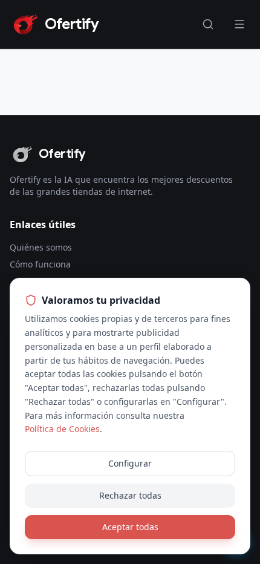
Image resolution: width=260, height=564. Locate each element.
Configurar (130, 463)
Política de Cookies (62, 428)
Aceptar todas (130, 527)
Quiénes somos (41, 247)
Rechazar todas (130, 495)
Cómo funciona (40, 264)
